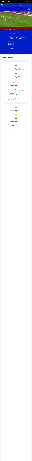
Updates (11, 52)
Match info (18, 52)
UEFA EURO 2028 (2, 5)
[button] (20, 5)
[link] (7, 5)
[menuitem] (7, 5)
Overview (4, 52)
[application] (16, 20)
